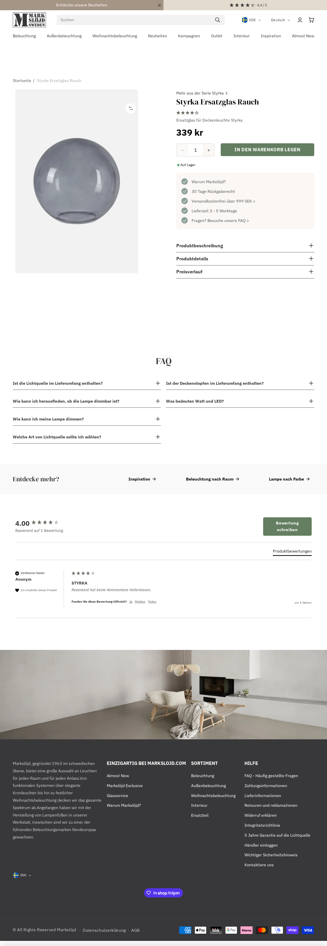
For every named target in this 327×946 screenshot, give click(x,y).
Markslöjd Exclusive (125, 785)
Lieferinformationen (262, 795)
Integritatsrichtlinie (262, 825)
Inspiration (139, 479)
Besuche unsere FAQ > (228, 220)
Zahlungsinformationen (265, 785)
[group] (42, 523)
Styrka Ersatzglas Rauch (59, 80)
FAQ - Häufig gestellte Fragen (271, 775)
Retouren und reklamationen (270, 805)
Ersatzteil (199, 815)
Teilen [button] (152, 601)
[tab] (292, 552)
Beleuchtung (202, 775)
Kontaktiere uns (259, 864)
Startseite (22, 80)
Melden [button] (140, 601)
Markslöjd (66, 929)
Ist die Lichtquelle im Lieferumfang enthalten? (58, 383)
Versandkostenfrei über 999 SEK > (223, 201)
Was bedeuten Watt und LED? (195, 401)
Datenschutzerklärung (104, 930)
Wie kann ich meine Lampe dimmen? (48, 419)
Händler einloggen (261, 845)
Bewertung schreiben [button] (287, 526)
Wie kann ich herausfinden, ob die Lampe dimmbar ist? (66, 401)
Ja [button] (130, 601)
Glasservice (117, 795)
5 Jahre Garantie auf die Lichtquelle (277, 835)
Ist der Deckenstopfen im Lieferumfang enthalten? (215, 383)
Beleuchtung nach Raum (209, 479)
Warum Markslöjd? (209, 181)
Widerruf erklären (260, 815)
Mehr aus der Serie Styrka (200, 93)
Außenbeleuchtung (208, 785)
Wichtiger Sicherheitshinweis (271, 854)
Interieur (199, 805)
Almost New (118, 775)
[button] (311, 20)
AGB (135, 930)
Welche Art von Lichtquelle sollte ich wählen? (57, 436)
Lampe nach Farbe (286, 479)
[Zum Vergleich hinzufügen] (131, 108)
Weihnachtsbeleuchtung (213, 795)
